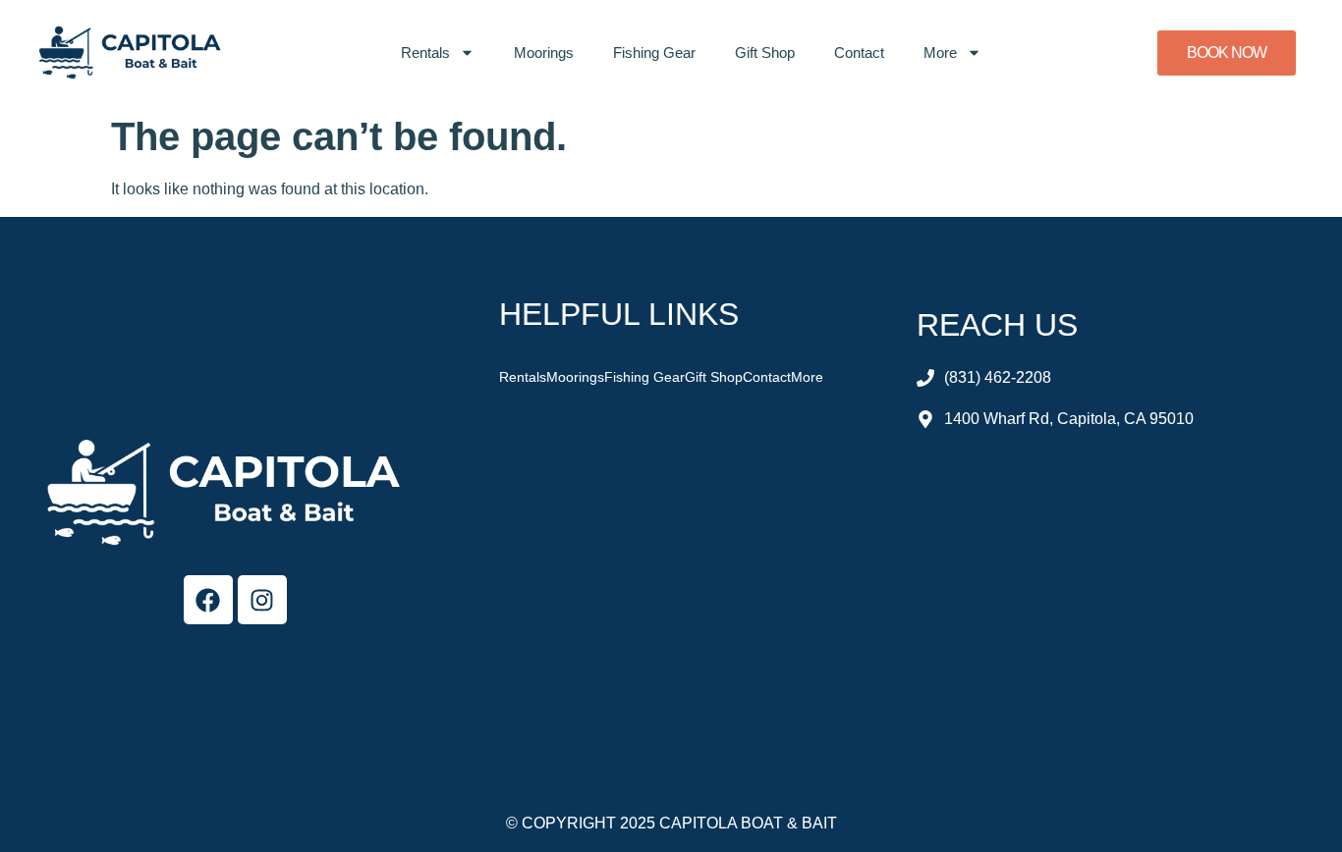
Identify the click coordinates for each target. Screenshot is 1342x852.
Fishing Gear (654, 52)
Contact (859, 52)
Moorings (544, 52)
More (940, 52)
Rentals (425, 52)
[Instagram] (262, 599)
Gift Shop (765, 52)
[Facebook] (208, 599)
